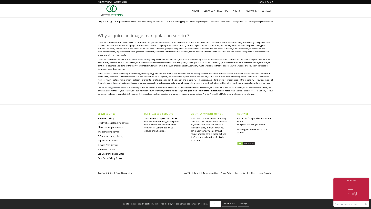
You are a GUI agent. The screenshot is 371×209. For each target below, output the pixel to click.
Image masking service (108, 131)
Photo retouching (106, 118)
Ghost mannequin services (110, 127)
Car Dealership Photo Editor (111, 153)
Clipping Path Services (108, 145)
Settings (243, 204)
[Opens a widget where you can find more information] (351, 192)
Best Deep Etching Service (110, 158)
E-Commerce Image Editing (110, 136)
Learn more (229, 204)
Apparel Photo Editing (108, 140)
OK (215, 204)
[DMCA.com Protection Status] (246, 144)
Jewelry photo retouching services (113, 122)
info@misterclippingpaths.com (251, 124)
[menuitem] (261, 2)
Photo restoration (106, 149)
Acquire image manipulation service (117, 21)
